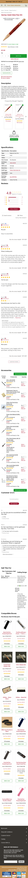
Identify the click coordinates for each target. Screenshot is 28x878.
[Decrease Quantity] (2, 56)
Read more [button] (18, 317)
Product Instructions (7, 76)
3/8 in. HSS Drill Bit (10, 380)
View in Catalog (6, 78)
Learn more (21, 61)
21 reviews (8, 384)
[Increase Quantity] (8, 56)
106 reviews (19, 122)
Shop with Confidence (6, 832)
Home (2, 10)
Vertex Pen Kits (12, 10)
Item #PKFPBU (13, 176)
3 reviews (8, 396)
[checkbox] (11, 105)
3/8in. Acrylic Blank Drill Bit (12, 465)
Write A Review (14, 209)
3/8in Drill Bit (13, 162)
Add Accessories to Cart (20, 374)
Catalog (3, 839)
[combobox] (21, 217)
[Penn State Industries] (14, 5)
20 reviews (9, 444)
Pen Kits (6, 10)
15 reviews (8, 459)
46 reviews (9, 432)
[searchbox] (8, 215)
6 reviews (8, 483)
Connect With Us (5, 842)
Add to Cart (7, 646)
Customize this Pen (6, 72)
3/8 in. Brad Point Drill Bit (12, 454)
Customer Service (5, 835)
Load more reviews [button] (14, 361)
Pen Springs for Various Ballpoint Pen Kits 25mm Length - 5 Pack (12, 477)
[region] (14, 197)
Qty (2, 52)
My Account (4, 828)
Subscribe (21, 861)
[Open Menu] (2, 5)
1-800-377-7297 (16, 1)
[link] (8, 47)
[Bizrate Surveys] (9, 876)
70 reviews (9, 420)
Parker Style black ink (15, 170)
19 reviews (8, 121)
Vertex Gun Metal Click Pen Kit (19, 116)
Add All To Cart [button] (14, 139)
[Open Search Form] (5, 5)
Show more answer (7, 554)
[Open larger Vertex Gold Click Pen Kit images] (14, 29)
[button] (2, 117)
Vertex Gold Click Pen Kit (6, 12)
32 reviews (9, 469)
